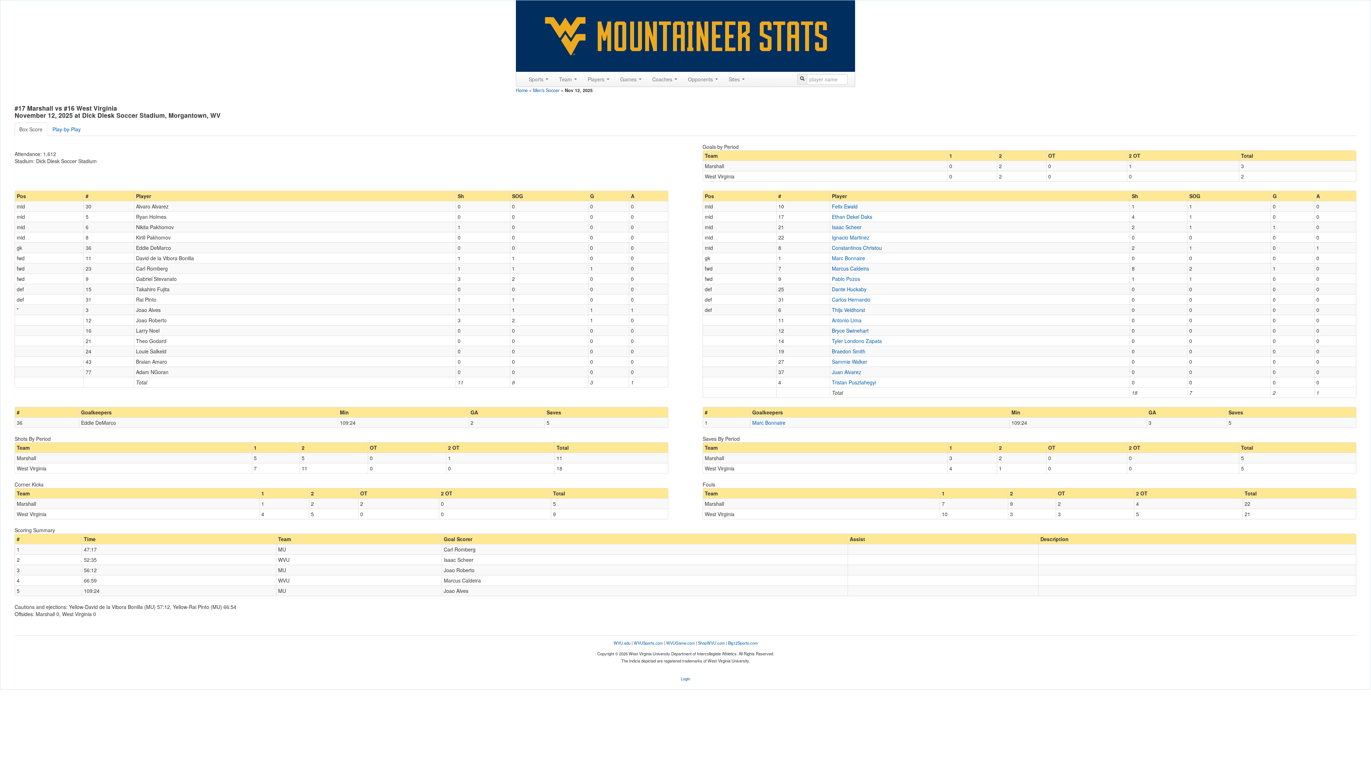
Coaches (663, 79)
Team (566, 79)
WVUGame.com (680, 643)
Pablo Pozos (846, 278)
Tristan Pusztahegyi (854, 382)
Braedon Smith (848, 351)
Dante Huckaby (849, 289)
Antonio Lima (847, 320)
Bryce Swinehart (850, 330)
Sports (537, 79)
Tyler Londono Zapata (857, 340)
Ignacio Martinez (850, 237)
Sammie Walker (849, 361)
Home (522, 90)
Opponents (701, 79)
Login (685, 678)
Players (597, 79)
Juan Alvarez (846, 372)
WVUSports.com (648, 643)
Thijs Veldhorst (848, 309)
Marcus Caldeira (850, 268)
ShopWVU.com (711, 643)
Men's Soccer (546, 90)
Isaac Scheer (847, 227)
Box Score (30, 129)
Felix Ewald (845, 206)
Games (629, 79)
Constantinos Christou (857, 247)
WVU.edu (622, 643)
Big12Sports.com (743, 643)
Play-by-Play (66, 129)
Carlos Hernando (851, 299)
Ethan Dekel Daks (852, 216)
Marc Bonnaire (848, 258)
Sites (735, 79)
